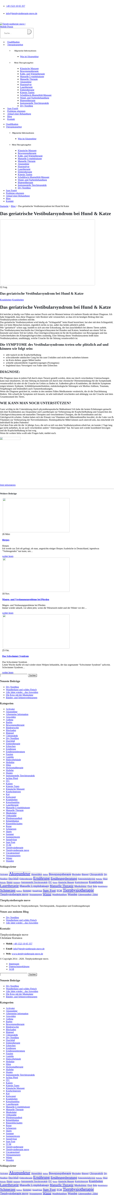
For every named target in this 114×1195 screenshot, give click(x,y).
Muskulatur (11, 813)
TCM (8, 845)
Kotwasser (11, 797)
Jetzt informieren (8, 485)
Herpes (5, 540)
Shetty (9, 831)
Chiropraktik (12, 735)
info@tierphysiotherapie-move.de (21, 13)
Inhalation (16, 882)
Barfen (9, 722)
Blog (9, 116)
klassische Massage (66, 882)
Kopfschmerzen (13, 791)
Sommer (10, 834)
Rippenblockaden (14, 823)
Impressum (14, 964)
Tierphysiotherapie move (17, 850)
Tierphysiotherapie (14, 847)
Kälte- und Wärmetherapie (32, 74)
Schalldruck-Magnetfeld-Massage (36, 95)
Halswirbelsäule (13, 759)
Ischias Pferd (12, 778)
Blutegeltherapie (27, 100)
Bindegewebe (12, 727)
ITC (8, 781)
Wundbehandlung (59, 894)
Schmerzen (11, 829)
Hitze (8, 765)
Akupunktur (25, 82)
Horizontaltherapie (14, 767)
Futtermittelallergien (86, 879)
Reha (95, 886)
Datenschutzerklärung (19, 966)
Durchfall (10, 741)
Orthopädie (11, 815)
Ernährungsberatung (15, 751)
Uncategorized (13, 853)
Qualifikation (13, 42)
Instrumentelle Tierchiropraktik (34, 103)
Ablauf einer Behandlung (19, 114)
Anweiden (11, 717)
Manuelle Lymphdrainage (32, 76)
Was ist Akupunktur (29, 56)
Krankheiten (6, 299)
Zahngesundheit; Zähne (88, 894)
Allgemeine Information (17, 714)
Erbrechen (11, 746)
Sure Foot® (12, 108)
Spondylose (11, 839)
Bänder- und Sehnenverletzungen (21, 697)
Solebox (19, 891)
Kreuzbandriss (12, 802)
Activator (10, 709)
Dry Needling (26, 106)
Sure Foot (10, 842)
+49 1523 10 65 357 (15, 6)
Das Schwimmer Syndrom (15, 656)
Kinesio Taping (27, 92)
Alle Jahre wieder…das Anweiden (22, 692)
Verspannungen (13, 855)
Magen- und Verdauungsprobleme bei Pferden (25, 599)
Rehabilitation (12, 821)
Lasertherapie (26, 87)
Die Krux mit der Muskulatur (19, 695)
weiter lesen (7, 556)
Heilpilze (10, 762)
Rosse (9, 826)
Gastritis (10, 757)
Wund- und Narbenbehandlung (34, 98)
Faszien (9, 754)
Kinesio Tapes (12, 786)
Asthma (9, 719)
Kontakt (11, 119)
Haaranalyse (26, 84)
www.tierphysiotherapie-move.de (27, 953)
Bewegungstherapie (29, 71)
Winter (9, 858)
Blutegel (10, 733)
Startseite (4, 206)
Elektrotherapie (27, 90)
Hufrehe (10, 770)
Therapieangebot (15, 44)
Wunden (10, 861)
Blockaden (11, 730)
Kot (8, 794)
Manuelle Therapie (29, 79)
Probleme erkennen (16, 111)
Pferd (89, 886)
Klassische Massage (29, 68)
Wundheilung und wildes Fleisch (21, 689)
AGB (11, 969)
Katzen (9, 783)
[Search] (29, 31)
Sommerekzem (13, 837)
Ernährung (11, 749)
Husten (9, 773)
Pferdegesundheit (14, 818)
